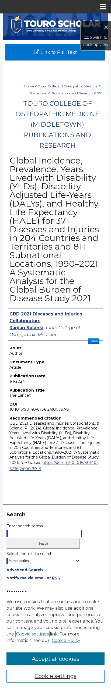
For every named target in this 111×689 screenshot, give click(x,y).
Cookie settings (32, 634)
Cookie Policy (66, 640)
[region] (55, 640)
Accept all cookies (55, 659)
